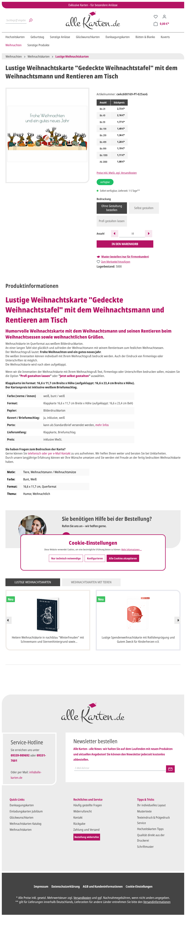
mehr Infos (102, 425)
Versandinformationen (157, 902)
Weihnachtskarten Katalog (25, 823)
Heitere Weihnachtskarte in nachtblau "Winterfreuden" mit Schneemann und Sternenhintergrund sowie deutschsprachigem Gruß (48, 640)
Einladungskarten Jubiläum (26, 811)
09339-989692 (20, 755)
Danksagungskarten (22, 805)
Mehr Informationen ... (131, 549)
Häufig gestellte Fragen (87, 805)
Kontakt (77, 817)
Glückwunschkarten (21, 817)
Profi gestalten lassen (112, 221)
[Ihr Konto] (164, 16)
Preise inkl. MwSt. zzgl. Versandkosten (117, 172)
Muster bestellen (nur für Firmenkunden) (125, 256)
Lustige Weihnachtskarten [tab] (33, 582)
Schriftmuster (145, 846)
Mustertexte (144, 811)
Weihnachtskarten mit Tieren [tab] (91, 582)
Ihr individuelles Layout (151, 805)
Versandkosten (82, 898)
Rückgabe (79, 823)
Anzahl (100, 233)
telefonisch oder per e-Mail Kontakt (49, 453)
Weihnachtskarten (21, 829)
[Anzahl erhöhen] (148, 233)
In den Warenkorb (125, 244)
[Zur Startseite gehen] (93, 20)
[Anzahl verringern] (114, 233)
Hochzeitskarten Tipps (150, 829)
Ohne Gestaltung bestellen (111, 208)
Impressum (41, 886)
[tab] (31, 285)
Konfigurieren (95, 558)
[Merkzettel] (155, 16)
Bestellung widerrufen (86, 837)
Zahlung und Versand (86, 829)
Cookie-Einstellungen (139, 886)
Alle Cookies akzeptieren (123, 558)
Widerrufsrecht (82, 811)
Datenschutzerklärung (65, 886)
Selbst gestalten (143, 208)
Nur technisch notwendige (66, 558)
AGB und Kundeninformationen (103, 886)
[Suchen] (30, 20)
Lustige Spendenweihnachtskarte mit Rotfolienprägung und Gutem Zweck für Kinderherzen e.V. (138, 639)
